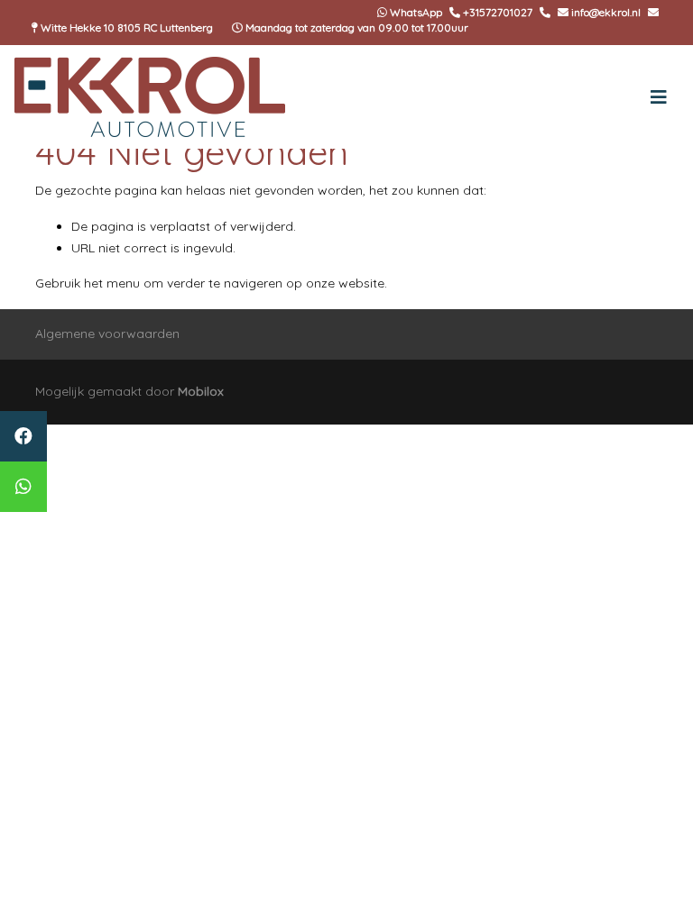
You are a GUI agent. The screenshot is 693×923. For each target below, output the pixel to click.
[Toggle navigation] (659, 97)
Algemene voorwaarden (107, 333)
